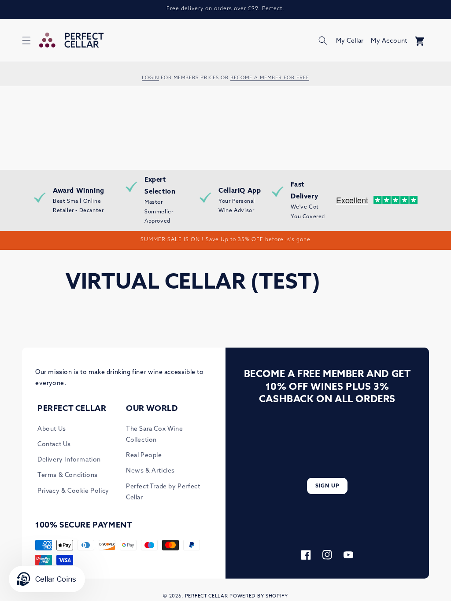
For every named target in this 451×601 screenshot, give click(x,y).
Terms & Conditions (67, 475)
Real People (144, 455)
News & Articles (150, 471)
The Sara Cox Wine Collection (154, 434)
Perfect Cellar (206, 596)
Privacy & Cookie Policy (73, 491)
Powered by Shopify (258, 596)
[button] (26, 40)
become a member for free (269, 78)
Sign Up (327, 486)
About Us (51, 429)
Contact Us (54, 444)
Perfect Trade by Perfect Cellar (163, 492)
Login (150, 78)
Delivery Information (69, 460)
